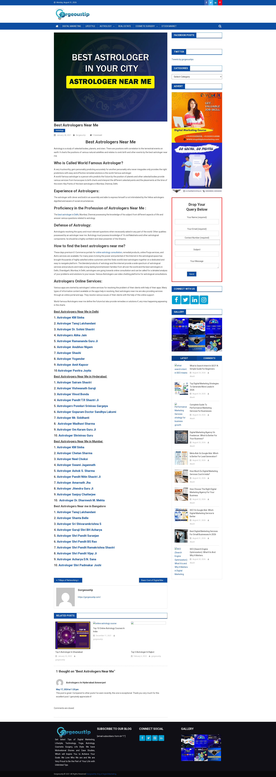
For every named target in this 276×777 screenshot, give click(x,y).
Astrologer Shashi (69, 353)
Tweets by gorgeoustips (182, 59)
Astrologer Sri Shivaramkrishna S (79, 524)
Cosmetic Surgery (145, 26)
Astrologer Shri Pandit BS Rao (77, 541)
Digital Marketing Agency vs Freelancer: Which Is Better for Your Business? (203, 435)
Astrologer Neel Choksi (73, 459)
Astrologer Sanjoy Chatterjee (76, 494)
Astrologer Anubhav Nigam (75, 347)
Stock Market (169, 26)
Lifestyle (90, 26)
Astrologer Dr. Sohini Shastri (76, 329)
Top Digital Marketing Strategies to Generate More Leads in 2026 (204, 386)
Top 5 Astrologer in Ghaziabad (69, 652)
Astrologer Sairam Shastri (74, 382)
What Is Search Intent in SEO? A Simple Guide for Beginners (204, 367)
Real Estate (124, 26)
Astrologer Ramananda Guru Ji (77, 341)
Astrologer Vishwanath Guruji (76, 388)
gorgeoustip (81, 135)
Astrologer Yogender (71, 359)
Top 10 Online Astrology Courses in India (109, 630)
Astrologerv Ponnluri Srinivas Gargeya (82, 406)
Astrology (106, 26)
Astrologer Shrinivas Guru (76, 435)
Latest (184, 358)
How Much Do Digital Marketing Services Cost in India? (204, 472)
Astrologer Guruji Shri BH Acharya (79, 530)
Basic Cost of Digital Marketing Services (154, 580)
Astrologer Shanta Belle (72, 518)
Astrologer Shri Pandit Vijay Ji (77, 553)
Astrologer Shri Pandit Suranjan (78, 535)
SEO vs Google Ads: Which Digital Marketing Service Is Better (202, 513)
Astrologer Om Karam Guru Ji (76, 429)
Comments (209, 358)
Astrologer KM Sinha (70, 317)
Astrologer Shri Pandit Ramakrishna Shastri (86, 547)
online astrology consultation (109, 252)
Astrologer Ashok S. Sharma (75, 471)
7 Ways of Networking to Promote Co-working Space (70, 580)
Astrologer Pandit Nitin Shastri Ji (79, 476)
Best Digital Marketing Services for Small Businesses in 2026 (204, 533)
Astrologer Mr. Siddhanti (73, 417)
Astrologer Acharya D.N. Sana (76, 559)
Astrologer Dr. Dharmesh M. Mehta (82, 500)
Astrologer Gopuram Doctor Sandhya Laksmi (86, 412)
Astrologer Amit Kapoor (72, 364)
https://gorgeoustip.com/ (89, 597)
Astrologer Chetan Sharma (75, 453)
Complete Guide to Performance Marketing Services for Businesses (201, 408)
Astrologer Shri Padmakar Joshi (80, 565)
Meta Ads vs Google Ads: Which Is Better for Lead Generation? (204, 455)
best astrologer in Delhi (68, 214)
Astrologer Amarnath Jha (74, 482)
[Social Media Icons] (176, 300)
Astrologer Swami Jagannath (76, 465)
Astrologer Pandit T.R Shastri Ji (78, 400)
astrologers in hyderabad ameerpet (86, 682)
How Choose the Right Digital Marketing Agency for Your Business (203, 492)
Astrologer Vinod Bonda (73, 394)
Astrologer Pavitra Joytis (74, 370)
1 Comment (97, 135)
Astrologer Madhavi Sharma (76, 423)
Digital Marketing (71, 26)
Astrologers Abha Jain (72, 335)
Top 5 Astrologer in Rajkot (142, 652)
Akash (192, 376)
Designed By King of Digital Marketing (101, 774)
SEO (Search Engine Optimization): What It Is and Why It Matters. (202, 552)
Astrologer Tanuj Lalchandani (76, 323)
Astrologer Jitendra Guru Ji (75, 488)
